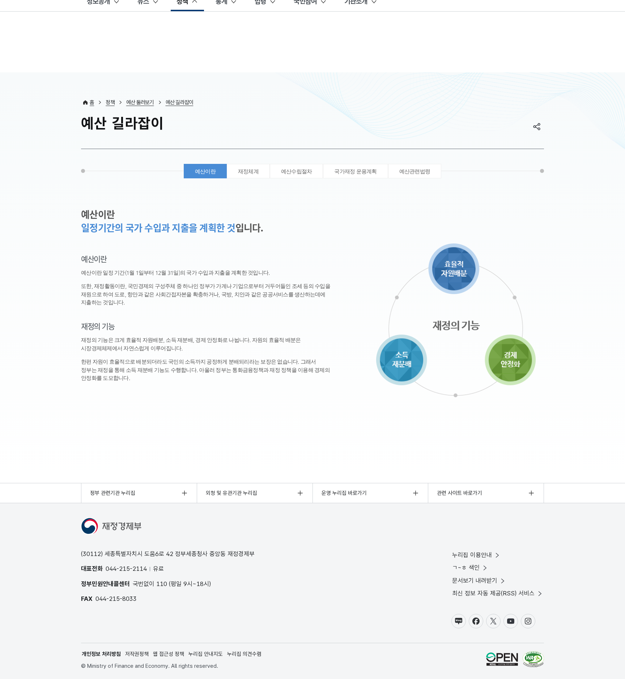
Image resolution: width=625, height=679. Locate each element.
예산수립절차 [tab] (296, 171)
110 (161, 583)
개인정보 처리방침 (101, 654)
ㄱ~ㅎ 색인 (466, 567)
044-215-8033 (116, 598)
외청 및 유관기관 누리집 (231, 493)
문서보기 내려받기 (474, 580)
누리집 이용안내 (472, 555)
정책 (110, 102)
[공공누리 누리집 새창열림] (502, 660)
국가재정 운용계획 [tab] (355, 171)
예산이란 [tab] (205, 171)
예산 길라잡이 (180, 102)
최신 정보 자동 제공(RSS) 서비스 (493, 593)
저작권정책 (137, 654)
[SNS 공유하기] (537, 126)
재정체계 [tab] (248, 171)
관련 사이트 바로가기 (459, 493)
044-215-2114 (126, 568)
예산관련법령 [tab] (414, 171)
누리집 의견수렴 (244, 654)
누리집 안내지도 (205, 654)
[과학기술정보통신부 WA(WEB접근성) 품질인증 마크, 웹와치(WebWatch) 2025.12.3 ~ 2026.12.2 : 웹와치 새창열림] (533, 660)
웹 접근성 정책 (168, 654)
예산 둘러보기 (140, 102)
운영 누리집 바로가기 (344, 493)
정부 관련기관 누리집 (112, 493)
